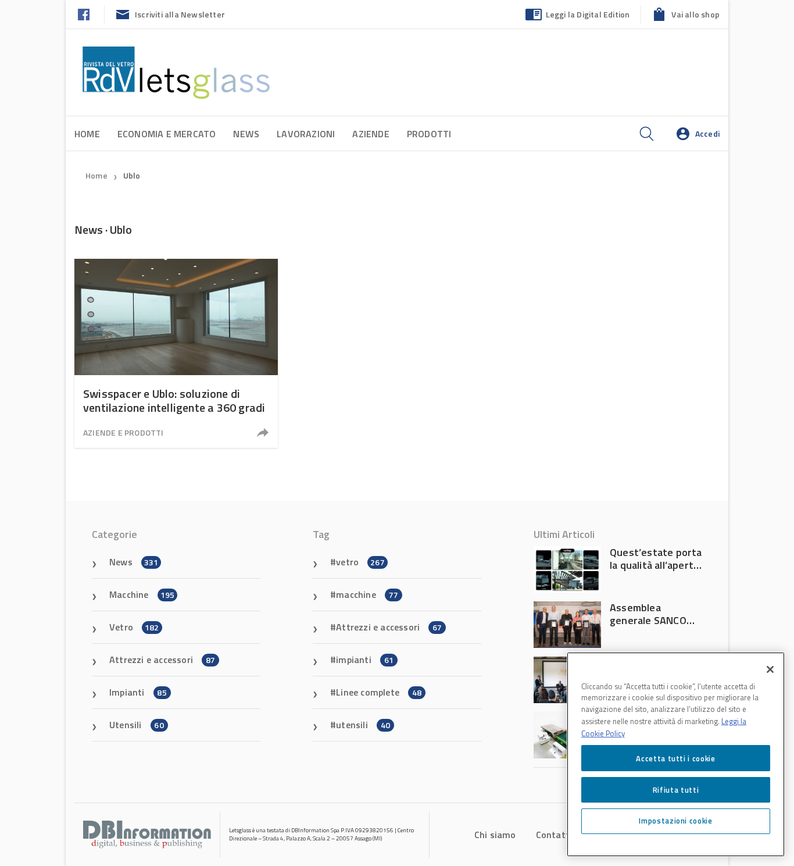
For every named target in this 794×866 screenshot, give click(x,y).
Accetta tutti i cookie (675, 758)
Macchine (141, 594)
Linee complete (378, 692)
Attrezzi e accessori (162, 660)
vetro (360, 562)
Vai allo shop (695, 14)
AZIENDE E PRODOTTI (123, 432)
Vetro (134, 627)
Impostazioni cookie (675, 820)
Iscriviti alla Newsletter (180, 14)
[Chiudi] (770, 669)
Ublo (132, 175)
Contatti (554, 835)
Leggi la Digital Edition (588, 14)
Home (87, 134)
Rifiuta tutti (676, 789)
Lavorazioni (306, 134)
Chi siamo (495, 835)
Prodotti (429, 134)
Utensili (136, 725)
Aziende (370, 134)
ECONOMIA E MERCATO (166, 134)
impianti (365, 660)
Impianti (138, 692)
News (246, 134)
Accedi (707, 133)
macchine (367, 594)
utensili (363, 725)
